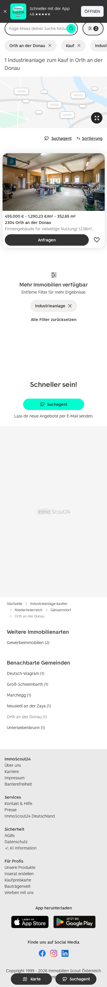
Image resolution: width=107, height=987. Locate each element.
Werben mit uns (19, 892)
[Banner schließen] (5, 11)
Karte (36, 978)
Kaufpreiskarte (18, 879)
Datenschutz (16, 841)
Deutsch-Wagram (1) (25, 673)
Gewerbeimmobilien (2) (28, 642)
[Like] (96, 240)
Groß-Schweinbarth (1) (27, 684)
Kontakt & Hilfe (18, 803)
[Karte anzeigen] (53, 102)
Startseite (14, 604)
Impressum (15, 777)
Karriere (12, 771)
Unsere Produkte (20, 867)
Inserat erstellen (19, 873)
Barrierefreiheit (18, 784)
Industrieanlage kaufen (48, 604)
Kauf (70, 45)
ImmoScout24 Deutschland (30, 816)
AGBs (10, 835)
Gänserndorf (61, 610)
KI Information (23, 847)
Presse (11, 809)
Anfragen (47, 239)
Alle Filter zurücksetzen (53, 319)
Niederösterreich (29, 610)
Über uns (13, 765)
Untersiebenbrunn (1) (26, 727)
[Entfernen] (50, 45)
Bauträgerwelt (18, 886)
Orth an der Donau (27, 45)
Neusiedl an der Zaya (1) (29, 705)
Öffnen (92, 11)
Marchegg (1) (19, 695)
